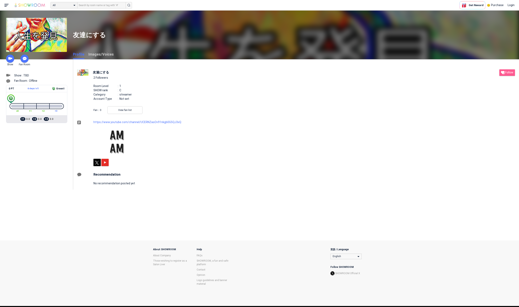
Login (511, 5)
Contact (201, 269)
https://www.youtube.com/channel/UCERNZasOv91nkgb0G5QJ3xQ (137, 122)
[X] (97, 162)
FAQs (200, 255)
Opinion (201, 275)
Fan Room (24, 64)
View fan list (125, 110)
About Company (162, 255)
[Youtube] (105, 162)
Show (10, 64)
